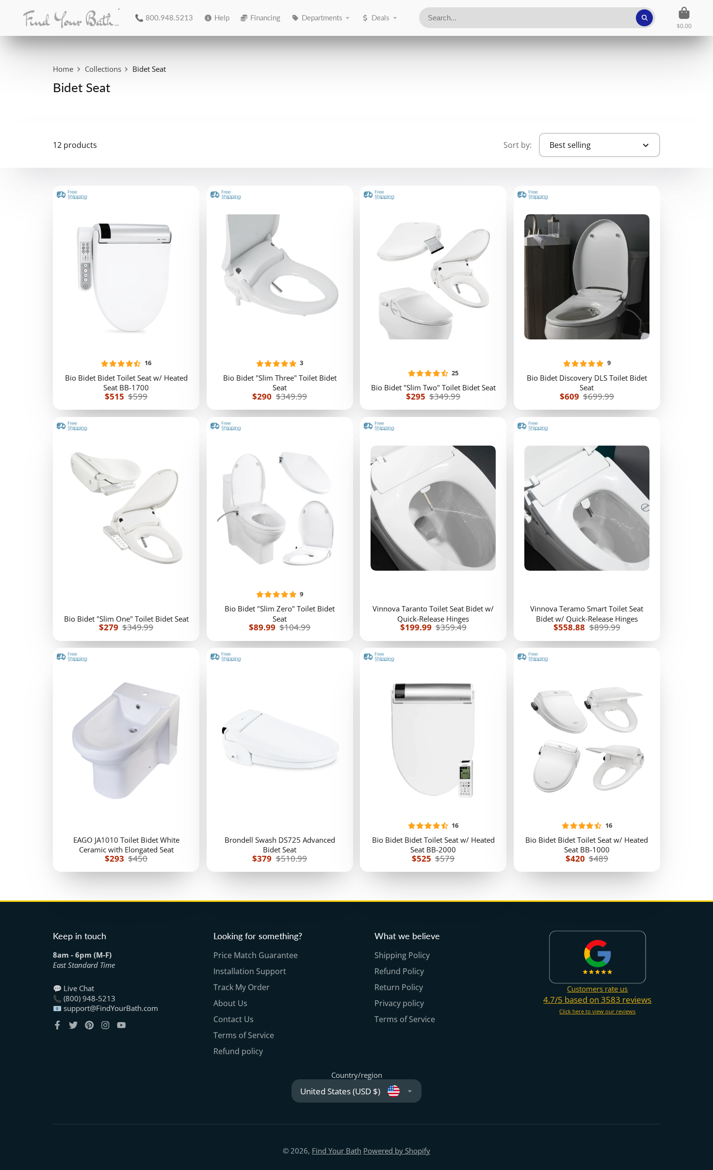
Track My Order (241, 987)
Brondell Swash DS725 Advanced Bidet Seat (280, 760)
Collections (103, 69)
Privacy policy (399, 1003)
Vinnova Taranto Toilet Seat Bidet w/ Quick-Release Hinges (433, 529)
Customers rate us (597, 989)
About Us (230, 1003)
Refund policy (238, 1051)
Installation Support (249, 971)
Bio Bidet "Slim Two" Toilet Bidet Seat (433, 298)
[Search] (644, 17)
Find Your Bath (336, 1150)
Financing (265, 17)
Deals (380, 17)
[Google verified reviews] (597, 957)
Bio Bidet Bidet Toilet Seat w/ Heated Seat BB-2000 (433, 760)
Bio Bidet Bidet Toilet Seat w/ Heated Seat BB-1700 (126, 298)
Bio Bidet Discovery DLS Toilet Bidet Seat (587, 298)
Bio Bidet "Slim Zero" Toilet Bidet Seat (280, 529)
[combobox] (537, 17)
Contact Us (233, 1019)
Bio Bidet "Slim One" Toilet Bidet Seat (126, 529)
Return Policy (398, 987)
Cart (684, 18)
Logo (71, 18)
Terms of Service (243, 1035)
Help (221, 17)
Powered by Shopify (396, 1150)
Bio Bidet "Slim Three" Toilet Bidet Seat (280, 298)
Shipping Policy (402, 955)
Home (63, 69)
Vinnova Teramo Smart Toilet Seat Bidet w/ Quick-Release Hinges (587, 529)
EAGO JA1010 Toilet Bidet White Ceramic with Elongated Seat (126, 760)
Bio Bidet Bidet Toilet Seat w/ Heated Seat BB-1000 (587, 760)
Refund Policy (399, 971)
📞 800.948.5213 (164, 17)
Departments (322, 17)
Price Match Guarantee (255, 955)
